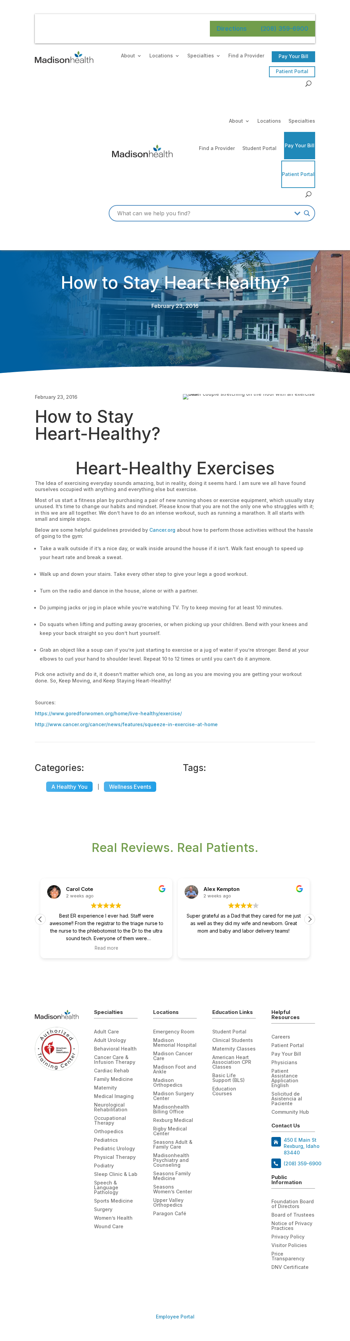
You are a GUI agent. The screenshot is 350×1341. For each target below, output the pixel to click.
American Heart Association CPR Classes (231, 1062)
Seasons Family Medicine (172, 1176)
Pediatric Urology (114, 1148)
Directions (232, 28)
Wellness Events (130, 786)
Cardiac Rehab (111, 1070)
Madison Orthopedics (168, 1083)
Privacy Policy (288, 1237)
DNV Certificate (290, 1267)
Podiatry (104, 1165)
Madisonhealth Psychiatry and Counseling (171, 1160)
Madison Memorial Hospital (175, 1043)
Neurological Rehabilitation (110, 1107)
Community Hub (290, 1112)
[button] (310, 919)
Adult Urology (110, 1040)
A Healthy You (69, 786)
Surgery (103, 1209)
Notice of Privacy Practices (291, 1226)
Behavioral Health (115, 1049)
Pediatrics (106, 1140)
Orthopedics (108, 1131)
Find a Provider (246, 55)
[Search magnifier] (307, 213)
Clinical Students (232, 1040)
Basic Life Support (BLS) (228, 1078)
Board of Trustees (292, 1215)
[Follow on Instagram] (304, 1283)
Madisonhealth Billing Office (171, 1109)
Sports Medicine (113, 1201)
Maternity (105, 1088)
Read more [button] (106, 948)
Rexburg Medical (173, 1120)
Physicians (284, 1062)
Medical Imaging (114, 1096)
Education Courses (224, 1091)
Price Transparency (288, 1256)
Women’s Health (113, 1218)
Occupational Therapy (110, 1121)
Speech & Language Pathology (106, 1187)
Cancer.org (162, 530)
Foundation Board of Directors (292, 1204)
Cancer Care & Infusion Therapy (114, 1060)
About (128, 55)
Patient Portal (292, 71)
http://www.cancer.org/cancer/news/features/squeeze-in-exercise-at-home (126, 724)
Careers (280, 1037)
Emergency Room (173, 1031)
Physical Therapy (115, 1157)
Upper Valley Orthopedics (168, 1203)
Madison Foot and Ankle (174, 1069)
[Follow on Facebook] (276, 1283)
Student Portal (259, 148)
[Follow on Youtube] (290, 1283)
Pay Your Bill (293, 56)
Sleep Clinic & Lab (115, 1174)
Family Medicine (113, 1079)
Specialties (200, 55)
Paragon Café (169, 1213)
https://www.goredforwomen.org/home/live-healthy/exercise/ (108, 713)
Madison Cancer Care (172, 1056)
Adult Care (106, 1031)
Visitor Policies (289, 1245)
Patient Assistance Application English (284, 1078)
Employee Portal (175, 1316)
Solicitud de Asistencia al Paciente (286, 1099)
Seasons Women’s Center (172, 1189)
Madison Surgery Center (173, 1096)
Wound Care (108, 1226)
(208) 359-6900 (284, 28)
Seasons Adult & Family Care (172, 1145)
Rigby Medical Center (170, 1131)
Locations (161, 55)
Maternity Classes (234, 1049)
